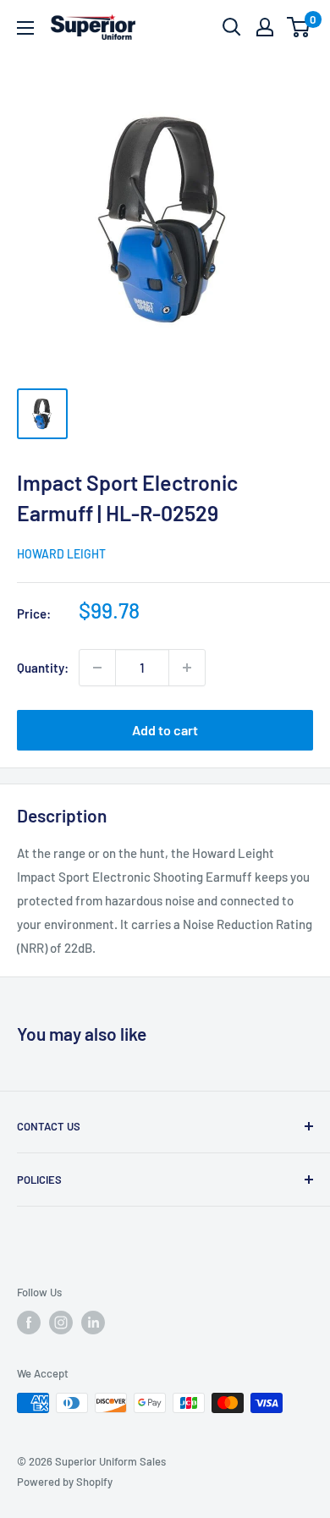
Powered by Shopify (65, 1481)
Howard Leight (61, 554)
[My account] (264, 27)
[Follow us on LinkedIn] (93, 1322)
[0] (299, 27)
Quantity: (43, 667)
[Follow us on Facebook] (29, 1322)
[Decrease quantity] (97, 667)
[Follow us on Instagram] (61, 1322)
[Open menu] (25, 28)
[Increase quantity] (187, 667)
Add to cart (165, 730)
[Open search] (232, 27)
